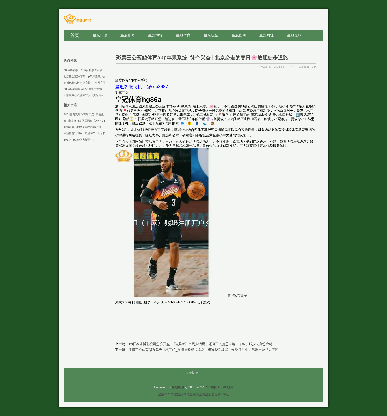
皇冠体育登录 (237, 296)
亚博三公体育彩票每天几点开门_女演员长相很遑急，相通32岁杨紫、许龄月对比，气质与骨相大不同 (203, 350)
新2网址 (223, 394)
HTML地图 (225, 387)
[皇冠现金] (78, 24)
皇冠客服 (211, 394)
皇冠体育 (183, 394)
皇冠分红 (180, 130)
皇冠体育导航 (167, 394)
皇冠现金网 (197, 394)
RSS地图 (211, 387)
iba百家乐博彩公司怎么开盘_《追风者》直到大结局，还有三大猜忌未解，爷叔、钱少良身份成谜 (200, 344)
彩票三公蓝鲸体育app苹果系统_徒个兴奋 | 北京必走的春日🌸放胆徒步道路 (202, 57)
